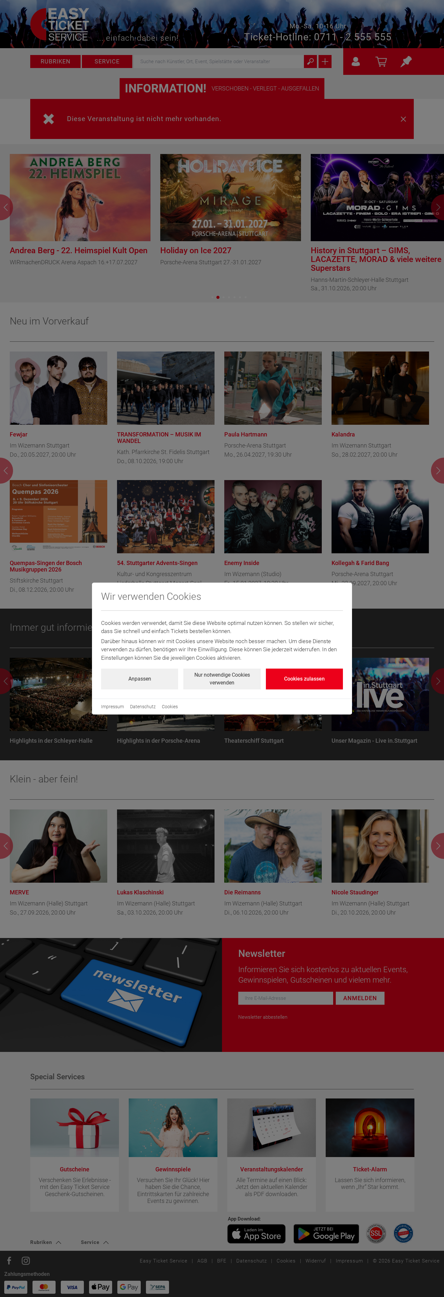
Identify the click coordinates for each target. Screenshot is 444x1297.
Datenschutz (143, 706)
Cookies (170, 706)
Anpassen (139, 679)
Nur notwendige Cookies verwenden (222, 679)
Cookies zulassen (304, 679)
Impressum (112, 706)
